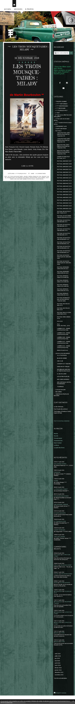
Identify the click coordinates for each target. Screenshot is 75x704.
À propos (29, 9)
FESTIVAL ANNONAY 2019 (64, 194)
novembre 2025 (59, 674)
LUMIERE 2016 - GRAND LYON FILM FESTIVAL (63, 333)
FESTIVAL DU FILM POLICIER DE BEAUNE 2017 (64, 251)
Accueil (7, 9)
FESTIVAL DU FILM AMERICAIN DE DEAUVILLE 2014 (64, 216)
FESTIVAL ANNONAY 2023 (64, 203)
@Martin (56, 633)
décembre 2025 (59, 672)
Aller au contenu (6, 1)
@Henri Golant (58, 622)
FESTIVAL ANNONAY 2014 (64, 180)
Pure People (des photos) (61, 409)
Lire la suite (27, 166)
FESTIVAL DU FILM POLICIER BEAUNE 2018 (64, 229)
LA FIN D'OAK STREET (61, 489)
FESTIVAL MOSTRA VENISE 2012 (63, 304)
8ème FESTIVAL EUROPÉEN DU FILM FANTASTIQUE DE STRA (63, 146)
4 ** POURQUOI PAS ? (21, 173)
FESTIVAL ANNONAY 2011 (64, 172)
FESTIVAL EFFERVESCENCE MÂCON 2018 (63, 289)
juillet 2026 (58, 656)
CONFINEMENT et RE (61, 126)
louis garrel (41, 177)
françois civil (37, 176)
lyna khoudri (33, 177)
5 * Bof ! (57, 112)
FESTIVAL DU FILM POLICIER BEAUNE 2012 (64, 221)
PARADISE (57, 472)
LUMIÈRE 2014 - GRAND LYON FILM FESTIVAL (63, 346)
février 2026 (58, 667)
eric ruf (16, 179)
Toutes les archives (60, 678)
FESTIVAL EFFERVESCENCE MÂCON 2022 (63, 294)
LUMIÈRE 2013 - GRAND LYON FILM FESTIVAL (63, 342)
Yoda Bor (56, 574)
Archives (18, 9)
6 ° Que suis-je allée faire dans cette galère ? (63, 115)
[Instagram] (67, 83)
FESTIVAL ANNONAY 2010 (64, 169)
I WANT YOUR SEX (59, 530)
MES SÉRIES (58, 391)
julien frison (39, 179)
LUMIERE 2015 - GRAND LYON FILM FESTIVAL (63, 329)
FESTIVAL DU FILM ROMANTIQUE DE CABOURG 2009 (64, 263)
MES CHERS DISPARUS (63, 379)
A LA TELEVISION (62, 355)
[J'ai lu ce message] (73, 701)
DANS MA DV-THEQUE (63, 366)
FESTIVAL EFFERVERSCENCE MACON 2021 (63, 267)
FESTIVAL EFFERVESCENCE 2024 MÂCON (63, 281)
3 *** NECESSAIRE (60, 108)
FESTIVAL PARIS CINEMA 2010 (63, 317)
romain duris (11, 177)
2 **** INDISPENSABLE (61, 106)
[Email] (14, 3)
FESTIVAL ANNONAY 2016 (64, 186)
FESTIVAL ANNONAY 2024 (64, 205)
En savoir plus (8, 702)
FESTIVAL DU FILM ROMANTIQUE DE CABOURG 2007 (64, 256)
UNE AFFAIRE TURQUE (61, 504)
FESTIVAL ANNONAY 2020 (64, 197)
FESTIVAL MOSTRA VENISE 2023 (63, 308)
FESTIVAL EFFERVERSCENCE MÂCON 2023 (63, 272)
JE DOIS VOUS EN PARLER (62, 353)
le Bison (56, 565)
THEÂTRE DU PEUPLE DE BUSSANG (61, 394)
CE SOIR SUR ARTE (59, 513)
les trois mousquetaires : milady (18, 176)
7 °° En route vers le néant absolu (61, 119)
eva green (26, 177)
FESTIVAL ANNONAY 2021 (64, 200)
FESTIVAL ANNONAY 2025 (64, 208)
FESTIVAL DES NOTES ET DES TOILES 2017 (64, 212)
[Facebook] (60, 83)
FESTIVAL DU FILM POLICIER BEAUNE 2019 (64, 234)
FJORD (56, 480)
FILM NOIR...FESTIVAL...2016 (63, 324)
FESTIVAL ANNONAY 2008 (64, 164)
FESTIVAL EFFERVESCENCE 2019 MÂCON (63, 276)
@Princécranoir (58, 591)
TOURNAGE (60, 386)
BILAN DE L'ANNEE (62, 358)
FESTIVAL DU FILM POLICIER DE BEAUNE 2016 (64, 247)
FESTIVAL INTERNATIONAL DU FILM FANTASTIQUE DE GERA (63, 299)
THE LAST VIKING (59, 536)
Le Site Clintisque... (59, 406)
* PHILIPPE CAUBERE (61, 101)
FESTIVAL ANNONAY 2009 (64, 166)
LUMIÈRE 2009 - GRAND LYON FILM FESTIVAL (63, 338)
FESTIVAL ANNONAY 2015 (64, 183)
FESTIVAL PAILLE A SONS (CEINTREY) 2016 (64, 313)
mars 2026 (58, 665)
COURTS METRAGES (61, 128)
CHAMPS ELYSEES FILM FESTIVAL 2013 (63, 157)
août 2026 (57, 653)
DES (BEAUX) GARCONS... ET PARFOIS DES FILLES (64, 370)
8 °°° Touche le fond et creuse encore (63, 123)
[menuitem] (8, 9)
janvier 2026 (58, 670)
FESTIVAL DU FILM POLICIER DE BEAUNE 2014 (64, 238)
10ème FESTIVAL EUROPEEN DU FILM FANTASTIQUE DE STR (63, 134)
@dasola (56, 641)
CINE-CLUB (60, 361)
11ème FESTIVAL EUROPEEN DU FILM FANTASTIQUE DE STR (63, 140)
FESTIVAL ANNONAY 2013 (64, 178)
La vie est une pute (60, 389)
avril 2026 (57, 663)
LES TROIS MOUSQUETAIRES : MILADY (27, 75)
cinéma (30, 176)
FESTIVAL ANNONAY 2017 (64, 189)
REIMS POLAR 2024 (62, 350)
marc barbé (23, 179)
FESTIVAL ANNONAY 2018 (64, 191)
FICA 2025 (60, 321)
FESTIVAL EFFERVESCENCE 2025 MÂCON (63, 285)
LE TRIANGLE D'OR (60, 521)
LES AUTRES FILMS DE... (63, 376)
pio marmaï (19, 177)
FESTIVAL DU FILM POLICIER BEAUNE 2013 (64, 225)
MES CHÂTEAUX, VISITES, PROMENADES (64, 382)
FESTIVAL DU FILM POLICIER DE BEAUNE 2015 (64, 242)
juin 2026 (57, 658)
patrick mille (31, 179)
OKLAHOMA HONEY (60, 464)
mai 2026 (57, 660)
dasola (56, 582)
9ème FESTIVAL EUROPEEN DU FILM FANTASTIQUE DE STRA (63, 152)
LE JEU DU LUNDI (61, 373)
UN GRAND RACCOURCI (61, 496)
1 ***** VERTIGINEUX (61, 103)
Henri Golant (58, 443)
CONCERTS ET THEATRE (64, 363)
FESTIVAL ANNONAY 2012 (64, 175)
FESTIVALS (58, 130)
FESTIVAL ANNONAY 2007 (64, 161)
